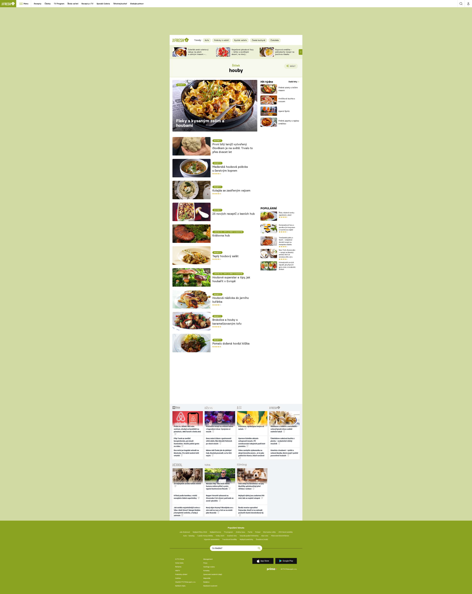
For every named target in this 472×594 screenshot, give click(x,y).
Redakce (206, 582)
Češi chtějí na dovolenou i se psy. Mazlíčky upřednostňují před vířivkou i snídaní (251, 486)
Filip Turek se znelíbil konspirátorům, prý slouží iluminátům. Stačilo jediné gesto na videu (186, 442)
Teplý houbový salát (225, 256)
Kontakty (206, 571)
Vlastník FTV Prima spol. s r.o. (185, 582)
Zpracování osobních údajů (212, 574)
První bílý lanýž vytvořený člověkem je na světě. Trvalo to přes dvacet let (232, 148)
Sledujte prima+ (137, 3)
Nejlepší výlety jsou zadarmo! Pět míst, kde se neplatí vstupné (251, 497)
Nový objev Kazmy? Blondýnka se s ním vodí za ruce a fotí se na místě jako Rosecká (219, 510)
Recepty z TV (87, 3)
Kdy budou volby (269, 532)
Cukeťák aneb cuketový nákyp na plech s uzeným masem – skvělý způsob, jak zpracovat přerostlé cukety (198, 55)
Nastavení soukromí (210, 586)
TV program (228, 532)
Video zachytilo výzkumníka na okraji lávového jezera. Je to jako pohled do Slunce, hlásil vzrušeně (251, 453)
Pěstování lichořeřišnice (280, 536)
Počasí (257, 532)
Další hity (293, 82)
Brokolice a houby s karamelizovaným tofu (227, 321)
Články (48, 3)
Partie (250, 532)
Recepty (37, 3)
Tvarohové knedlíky (229, 539)
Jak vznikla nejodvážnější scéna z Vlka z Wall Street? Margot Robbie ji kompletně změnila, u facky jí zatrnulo (187, 511)
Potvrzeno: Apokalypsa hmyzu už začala (251, 427)
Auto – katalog (188, 536)
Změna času (240, 532)
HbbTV (177, 571)
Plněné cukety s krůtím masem (288, 89)
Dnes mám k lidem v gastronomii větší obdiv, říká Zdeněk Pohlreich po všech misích (219, 441)
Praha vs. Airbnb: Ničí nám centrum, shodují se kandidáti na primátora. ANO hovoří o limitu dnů (187, 429)
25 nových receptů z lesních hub (233, 213)
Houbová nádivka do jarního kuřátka (230, 299)
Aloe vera (264, 536)
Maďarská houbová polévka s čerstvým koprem (230, 168)
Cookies (178, 578)
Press (205, 563)
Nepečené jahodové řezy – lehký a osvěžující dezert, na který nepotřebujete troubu (243, 53)
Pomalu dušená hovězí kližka (231, 343)
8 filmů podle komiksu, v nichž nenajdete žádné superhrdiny (185, 497)
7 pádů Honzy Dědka (205, 536)
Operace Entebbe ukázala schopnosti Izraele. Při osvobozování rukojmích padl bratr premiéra (251, 442)
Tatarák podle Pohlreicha (249, 536)
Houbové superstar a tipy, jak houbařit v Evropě (231, 279)
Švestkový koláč (262, 539)
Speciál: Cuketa (103, 3)
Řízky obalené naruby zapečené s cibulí (286, 214)
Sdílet (292, 67)
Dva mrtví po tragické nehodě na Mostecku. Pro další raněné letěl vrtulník (186, 453)
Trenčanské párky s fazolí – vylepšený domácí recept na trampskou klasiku (286, 241)
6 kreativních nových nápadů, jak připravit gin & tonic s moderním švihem (287, 265)
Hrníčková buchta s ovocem (286, 100)
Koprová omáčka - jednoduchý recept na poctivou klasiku (284, 51)
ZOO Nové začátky (286, 532)
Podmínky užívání (181, 574)
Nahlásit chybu (180, 586)
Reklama (178, 567)
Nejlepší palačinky (246, 539)
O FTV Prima (179, 559)
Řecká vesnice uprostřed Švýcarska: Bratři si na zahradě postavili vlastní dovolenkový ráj (250, 510)
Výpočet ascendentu (212, 539)
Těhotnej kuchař (120, 3)
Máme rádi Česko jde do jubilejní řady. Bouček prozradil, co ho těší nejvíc (219, 453)
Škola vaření (72, 3)
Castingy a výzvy (209, 567)
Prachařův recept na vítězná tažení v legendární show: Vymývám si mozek (219, 429)
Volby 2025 (220, 536)
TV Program (59, 3)
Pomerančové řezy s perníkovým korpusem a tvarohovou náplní (287, 227)
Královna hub (221, 235)
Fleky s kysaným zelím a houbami (200, 123)
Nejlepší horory (215, 532)
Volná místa (179, 563)
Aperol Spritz (284, 111)
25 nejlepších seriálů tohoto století (187, 484)
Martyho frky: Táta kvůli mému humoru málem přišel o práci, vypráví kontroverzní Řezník (218, 486)
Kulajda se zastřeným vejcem (231, 190)
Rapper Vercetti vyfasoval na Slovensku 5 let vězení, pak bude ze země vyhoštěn (220, 498)
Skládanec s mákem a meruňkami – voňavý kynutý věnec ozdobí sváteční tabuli (284, 429)
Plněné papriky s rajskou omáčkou (288, 122)
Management (208, 559)
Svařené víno (232, 536)
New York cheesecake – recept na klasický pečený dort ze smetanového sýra (287, 253)
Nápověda (206, 578)
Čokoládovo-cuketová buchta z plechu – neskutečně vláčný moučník (283, 441)
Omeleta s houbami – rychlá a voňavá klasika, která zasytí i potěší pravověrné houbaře (284, 453)
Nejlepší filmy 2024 (200, 532)
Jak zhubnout (184, 532)
